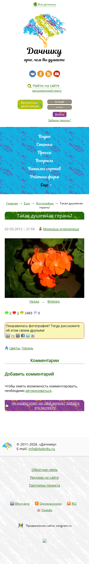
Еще (44, 185)
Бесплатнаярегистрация (30, 104)
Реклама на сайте (44, 477)
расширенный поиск (46, 91)
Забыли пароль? (59, 120)
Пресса (45, 152)
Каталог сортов (44, 169)
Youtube (47, 510)
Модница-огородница (61, 229)
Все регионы (47, 4)
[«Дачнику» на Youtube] (56, 73)
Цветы (14, 348)
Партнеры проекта (44, 485)
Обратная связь (45, 469)
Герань (27, 348)
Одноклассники (51, 504)
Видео (44, 136)
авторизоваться (38, 390)
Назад (34, 301)
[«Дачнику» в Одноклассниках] (40, 73)
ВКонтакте (22, 504)
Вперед (53, 301)
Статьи (44, 144)
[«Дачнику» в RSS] (48, 73)
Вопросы (44, 161)
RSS (74, 504)
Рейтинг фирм (44, 177)
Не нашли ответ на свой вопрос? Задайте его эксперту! (46, 405)
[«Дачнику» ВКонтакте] (32, 73)
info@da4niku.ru (41, 448)
